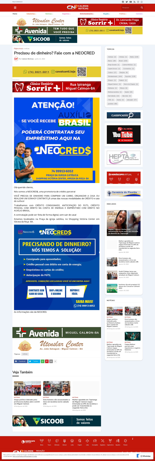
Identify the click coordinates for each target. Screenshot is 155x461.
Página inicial (18, 48)
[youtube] (130, 2)
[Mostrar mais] (55, 361)
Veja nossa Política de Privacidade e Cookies (25, 456)
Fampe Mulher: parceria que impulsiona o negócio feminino (132, 347)
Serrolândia (113, 96)
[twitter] (127, 2)
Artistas (123, 57)
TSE (111, 100)
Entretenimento (115, 76)
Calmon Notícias (129, 65)
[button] (15, 7)
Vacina (120, 100)
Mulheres (112, 88)
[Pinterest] (47, 361)
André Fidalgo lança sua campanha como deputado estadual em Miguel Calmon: (129, 273)
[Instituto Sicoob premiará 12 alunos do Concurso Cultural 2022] (112, 288)
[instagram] (138, 2)
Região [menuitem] (106, 14)
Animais (112, 57)
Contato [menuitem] (139, 14)
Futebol (123, 80)
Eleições (124, 73)
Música (123, 88)
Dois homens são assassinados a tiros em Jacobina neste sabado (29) (56, 402)
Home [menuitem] (15, 14)
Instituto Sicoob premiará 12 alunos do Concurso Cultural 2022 (129, 286)
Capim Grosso (114, 69)
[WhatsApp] (42, 361)
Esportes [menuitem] (65, 14)
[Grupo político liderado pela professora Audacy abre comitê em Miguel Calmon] (27, 388)
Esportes (130, 76)
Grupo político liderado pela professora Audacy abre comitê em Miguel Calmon (27, 402)
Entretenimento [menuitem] (86, 14)
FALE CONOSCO (17, 2)
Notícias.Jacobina (114, 92)
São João (126, 96)
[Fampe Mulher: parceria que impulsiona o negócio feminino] (133, 336)
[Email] (51, 361)
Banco (112, 61)
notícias (26, 48)
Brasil (123, 61)
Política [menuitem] (122, 14)
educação (132, 100)
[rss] (134, 2)
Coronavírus (128, 69)
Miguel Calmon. (114, 84)
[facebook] (123, 2)
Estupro (112, 80)
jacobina (112, 104)
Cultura (112, 73)
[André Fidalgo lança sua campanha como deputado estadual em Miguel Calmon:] (112, 275)
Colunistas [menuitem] (31, 14)
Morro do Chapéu (131, 84)
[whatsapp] (142, 2)
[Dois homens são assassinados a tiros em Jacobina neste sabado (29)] (56, 388)
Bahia (134, 57)
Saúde (128, 92)
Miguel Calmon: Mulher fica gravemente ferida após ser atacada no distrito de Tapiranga (123, 231)
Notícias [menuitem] (48, 14)
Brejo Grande (113, 65)
